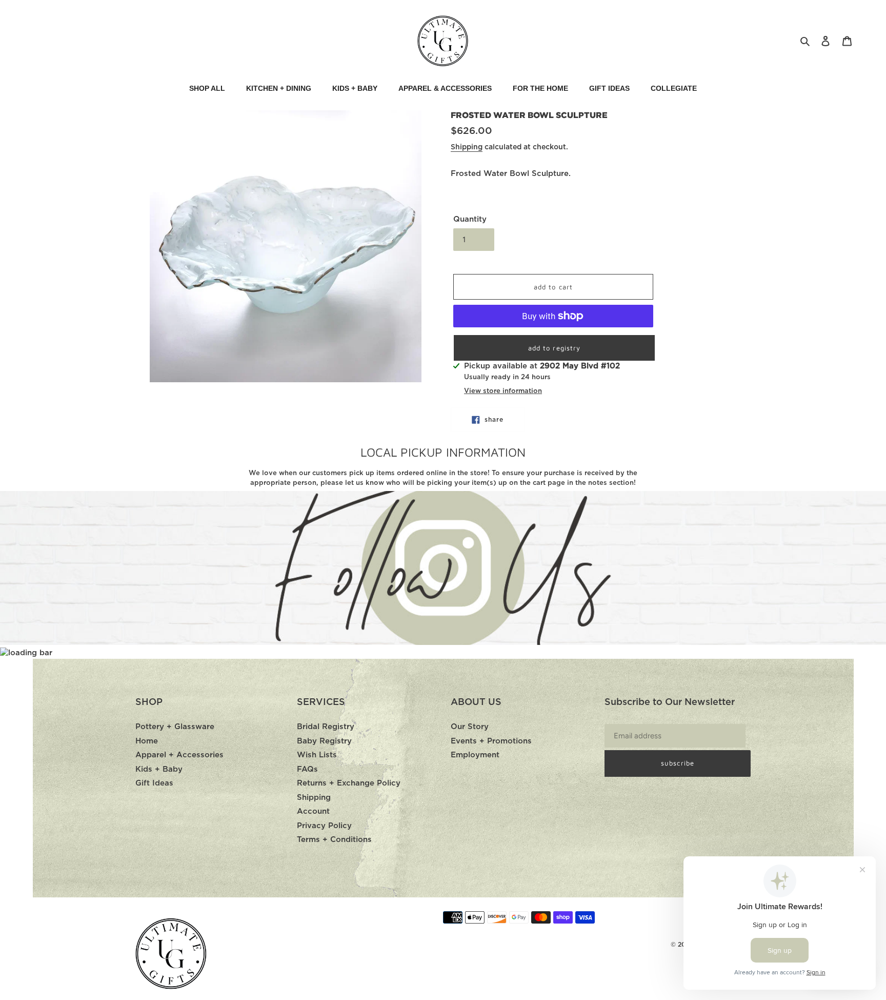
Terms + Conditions (334, 840)
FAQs (307, 769)
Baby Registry (324, 741)
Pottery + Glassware (174, 727)
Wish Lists (317, 755)
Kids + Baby (159, 769)
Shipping (466, 147)
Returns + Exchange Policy (348, 783)
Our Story (470, 727)
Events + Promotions (491, 741)
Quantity (470, 219)
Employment (475, 755)
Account (313, 811)
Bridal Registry (325, 727)
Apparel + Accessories (179, 755)
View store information (503, 391)
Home (146, 741)
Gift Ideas (154, 783)
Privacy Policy (324, 826)
